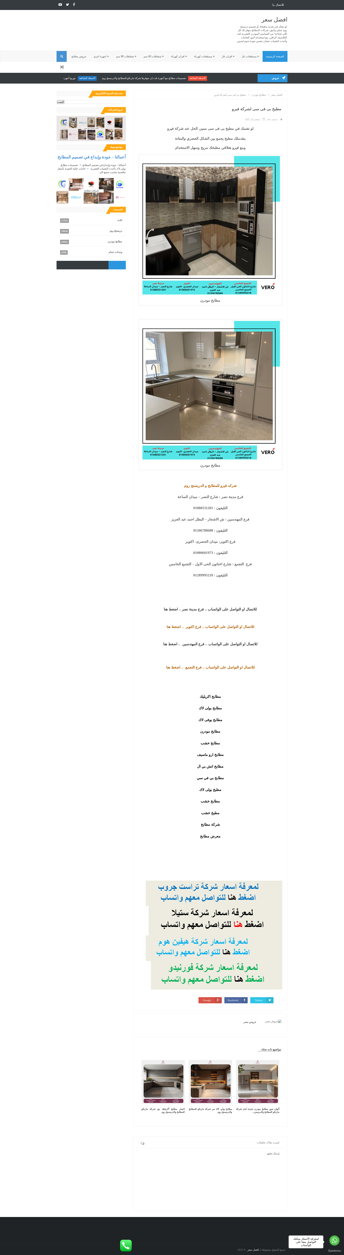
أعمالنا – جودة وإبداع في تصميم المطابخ (92, 157)
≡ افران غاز (228, 56)
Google (207, 1000)
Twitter (259, 1000)
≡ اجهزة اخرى (101, 56)
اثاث (119, 220)
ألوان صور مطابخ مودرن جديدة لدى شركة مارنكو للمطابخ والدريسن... (257, 1110)
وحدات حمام (115, 251)
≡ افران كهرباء (179, 56)
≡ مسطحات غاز (250, 56)
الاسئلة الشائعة (220, 78)
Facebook (233, 1000)
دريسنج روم (116, 230)
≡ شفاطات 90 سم (126, 56)
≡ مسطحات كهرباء (204, 56)
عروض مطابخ (78, 56)
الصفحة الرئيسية (275, 56)
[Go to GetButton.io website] (334, 1251)
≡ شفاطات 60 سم (154, 56)
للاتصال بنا (278, 4)
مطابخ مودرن (115, 241)
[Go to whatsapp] (334, 1240)
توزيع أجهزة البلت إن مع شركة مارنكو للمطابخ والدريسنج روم (65, 78)
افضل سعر (274, 20)
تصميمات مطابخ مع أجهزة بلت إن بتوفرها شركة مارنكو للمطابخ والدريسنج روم (166, 78)
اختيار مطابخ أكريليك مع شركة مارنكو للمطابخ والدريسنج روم (163, 1110)
